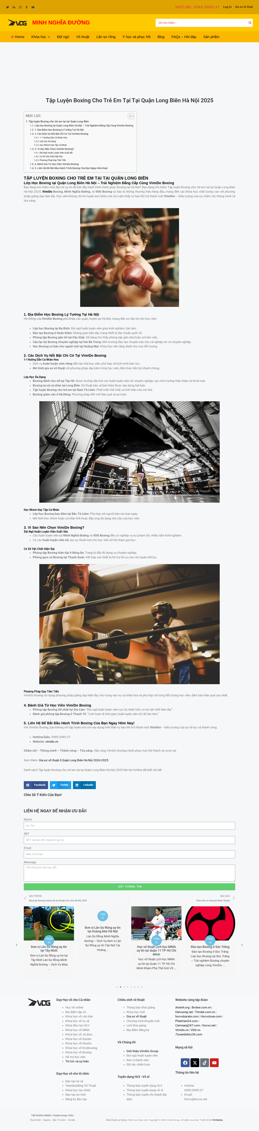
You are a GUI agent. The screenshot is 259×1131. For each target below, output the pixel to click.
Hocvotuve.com (211, 1016)
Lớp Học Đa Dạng (48, 141)
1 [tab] (117, 987)
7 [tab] (138, 987)
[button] (197, 7)
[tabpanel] (49, 943)
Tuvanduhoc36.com (189, 1034)
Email (27, 848)
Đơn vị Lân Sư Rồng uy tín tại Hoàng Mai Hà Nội (103, 929)
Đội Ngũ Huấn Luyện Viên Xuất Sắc (56, 152)
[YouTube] (33, 7)
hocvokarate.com (187, 1016)
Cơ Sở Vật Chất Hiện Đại (51, 156)
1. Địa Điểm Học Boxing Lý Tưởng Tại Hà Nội (59, 129)
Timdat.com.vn (205, 1012)
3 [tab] (124, 987)
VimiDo (47, 191)
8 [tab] (142, 987)
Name (28, 819)
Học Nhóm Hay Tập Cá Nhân (53, 145)
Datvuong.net (184, 1012)
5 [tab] (131, 987)
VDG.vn (195, 1030)
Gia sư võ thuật (244, 6)
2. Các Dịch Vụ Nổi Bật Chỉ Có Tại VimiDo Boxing (61, 133)
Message (30, 862)
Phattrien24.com (186, 1021)
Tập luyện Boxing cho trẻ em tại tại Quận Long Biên (59, 121)
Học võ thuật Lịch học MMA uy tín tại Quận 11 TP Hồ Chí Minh (156, 950)
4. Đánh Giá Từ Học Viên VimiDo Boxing (57, 164)
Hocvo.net (209, 1025)
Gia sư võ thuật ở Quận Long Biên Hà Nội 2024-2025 (73, 760)
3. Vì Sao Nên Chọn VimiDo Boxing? (54, 149)
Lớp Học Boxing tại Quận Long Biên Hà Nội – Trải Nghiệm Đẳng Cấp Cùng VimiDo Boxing (84, 125)
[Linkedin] (14, 7)
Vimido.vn (182, 1030)
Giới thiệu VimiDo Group (142, 1051)
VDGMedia (217, 1120)
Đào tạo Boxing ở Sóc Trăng (210, 947)
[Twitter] (7, 7)
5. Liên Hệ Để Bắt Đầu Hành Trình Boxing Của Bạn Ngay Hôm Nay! (71, 168)
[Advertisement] (129, 68)
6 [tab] (135, 987)
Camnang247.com (187, 1025)
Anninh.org (182, 1007)
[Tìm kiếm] (250, 23)
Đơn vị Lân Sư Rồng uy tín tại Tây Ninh (49, 948)
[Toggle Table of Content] (129, 116)
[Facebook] (26, 7)
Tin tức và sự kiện (77, 1061)
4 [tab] (128, 987)
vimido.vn (51, 741)
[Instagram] (20, 7)
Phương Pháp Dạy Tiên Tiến (53, 160)
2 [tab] (120, 987)
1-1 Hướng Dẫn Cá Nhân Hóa (53, 137)
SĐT (26, 833)
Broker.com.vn (201, 1007)
